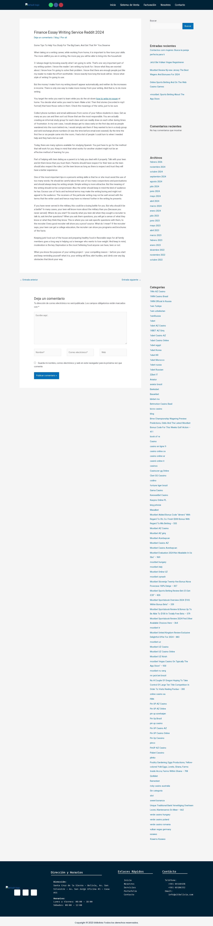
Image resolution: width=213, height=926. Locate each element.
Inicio (113, 5)
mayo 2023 (155, 225)
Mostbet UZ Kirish (158, 656)
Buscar (153, 20)
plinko (152, 757)
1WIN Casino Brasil (159, 296)
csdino (153, 480)
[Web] (113, 353)
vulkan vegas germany (160, 829)
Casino (153, 441)
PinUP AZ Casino (158, 748)
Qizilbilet (154, 776)
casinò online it (157, 461)
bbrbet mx (155, 399)
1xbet (152, 321)
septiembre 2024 (158, 176)
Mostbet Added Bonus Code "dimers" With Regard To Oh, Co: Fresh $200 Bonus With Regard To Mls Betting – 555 (170, 519)
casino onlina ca (157, 451)
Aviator (153, 379)
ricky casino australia (160, 786)
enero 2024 (155, 210)
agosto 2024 (156, 181)
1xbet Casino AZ (158, 335)
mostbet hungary (158, 562)
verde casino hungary (160, 814)
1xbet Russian (156, 369)
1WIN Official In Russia (160, 301)
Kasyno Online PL (158, 500)
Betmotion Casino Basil (161, 404)
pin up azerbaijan (158, 713)
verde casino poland (159, 819)
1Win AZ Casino (157, 291)
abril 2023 (154, 230)
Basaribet (154, 394)
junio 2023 (155, 220)
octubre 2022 (156, 259)
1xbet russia (156, 364)
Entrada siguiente (131, 279)
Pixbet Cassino (157, 752)
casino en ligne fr (158, 446)
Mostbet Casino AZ (159, 543)
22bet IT (154, 374)
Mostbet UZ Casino (159, 647)
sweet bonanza (157, 800)
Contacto (180, 5)
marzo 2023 (155, 235)
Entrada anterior (29, 279)
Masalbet (154, 510)
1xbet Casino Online (159, 340)
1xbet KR (154, 355)
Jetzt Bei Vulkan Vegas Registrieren (167, 62)
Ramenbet (155, 781)
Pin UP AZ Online (158, 708)
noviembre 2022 (157, 255)
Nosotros (166, 5)
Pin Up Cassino (157, 738)
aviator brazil (156, 384)
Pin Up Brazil (156, 718)
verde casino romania (160, 824)
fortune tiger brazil (159, 485)
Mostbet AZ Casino (159, 528)
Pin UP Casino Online (160, 733)
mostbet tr (155, 627)
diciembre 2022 (157, 250)
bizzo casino (156, 409)
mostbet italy (156, 567)
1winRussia (155, 316)
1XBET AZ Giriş (157, 330)
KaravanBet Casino (159, 495)
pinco (152, 743)
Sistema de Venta (129, 5)
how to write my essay (107, 98)
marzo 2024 (155, 206)
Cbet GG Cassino (158, 475)
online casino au (157, 694)
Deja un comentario (43, 37)
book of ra (155, 436)
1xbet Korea (155, 350)
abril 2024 (154, 201)
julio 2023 (154, 215)
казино (153, 834)
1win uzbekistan (157, 311)
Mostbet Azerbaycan (160, 538)
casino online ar (157, 456)
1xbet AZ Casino (158, 325)
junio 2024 (155, 191)
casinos (154, 466)
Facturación (150, 5)
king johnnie (155, 505)
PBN (152, 699)
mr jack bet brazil (158, 675)
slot (152, 795)
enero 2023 (155, 245)
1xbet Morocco (157, 360)
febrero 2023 (156, 240)
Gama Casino (156, 490)
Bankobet (154, 389)
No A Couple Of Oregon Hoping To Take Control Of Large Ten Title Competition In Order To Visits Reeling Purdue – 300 (169, 684)
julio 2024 (154, 186)
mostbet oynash (158, 576)
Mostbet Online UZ (159, 571)
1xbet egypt (155, 345)
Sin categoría (156, 790)
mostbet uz (155, 642)
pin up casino (156, 723)
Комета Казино (157, 839)
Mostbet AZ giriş (158, 533)
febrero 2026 (156, 162)
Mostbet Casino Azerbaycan (163, 548)
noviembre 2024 (157, 167)
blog (57, 37)
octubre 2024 (156, 171)
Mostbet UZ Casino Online (162, 651)
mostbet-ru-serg (158, 670)
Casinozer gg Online (159, 471)
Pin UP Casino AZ (158, 728)
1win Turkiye (156, 306)
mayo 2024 (155, 196)
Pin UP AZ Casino (158, 703)
